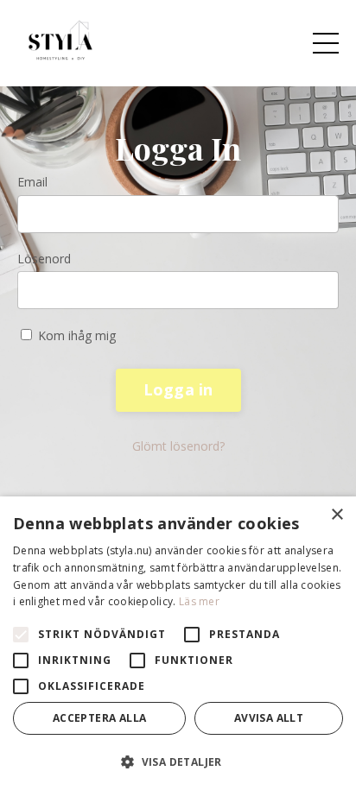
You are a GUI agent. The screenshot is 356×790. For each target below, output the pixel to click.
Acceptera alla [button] (100, 718)
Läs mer (199, 601)
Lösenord (44, 258)
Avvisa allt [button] (268, 718)
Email (32, 182)
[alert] (178, 643)
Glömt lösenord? (178, 446)
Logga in (178, 389)
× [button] (336, 515)
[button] (178, 761)
